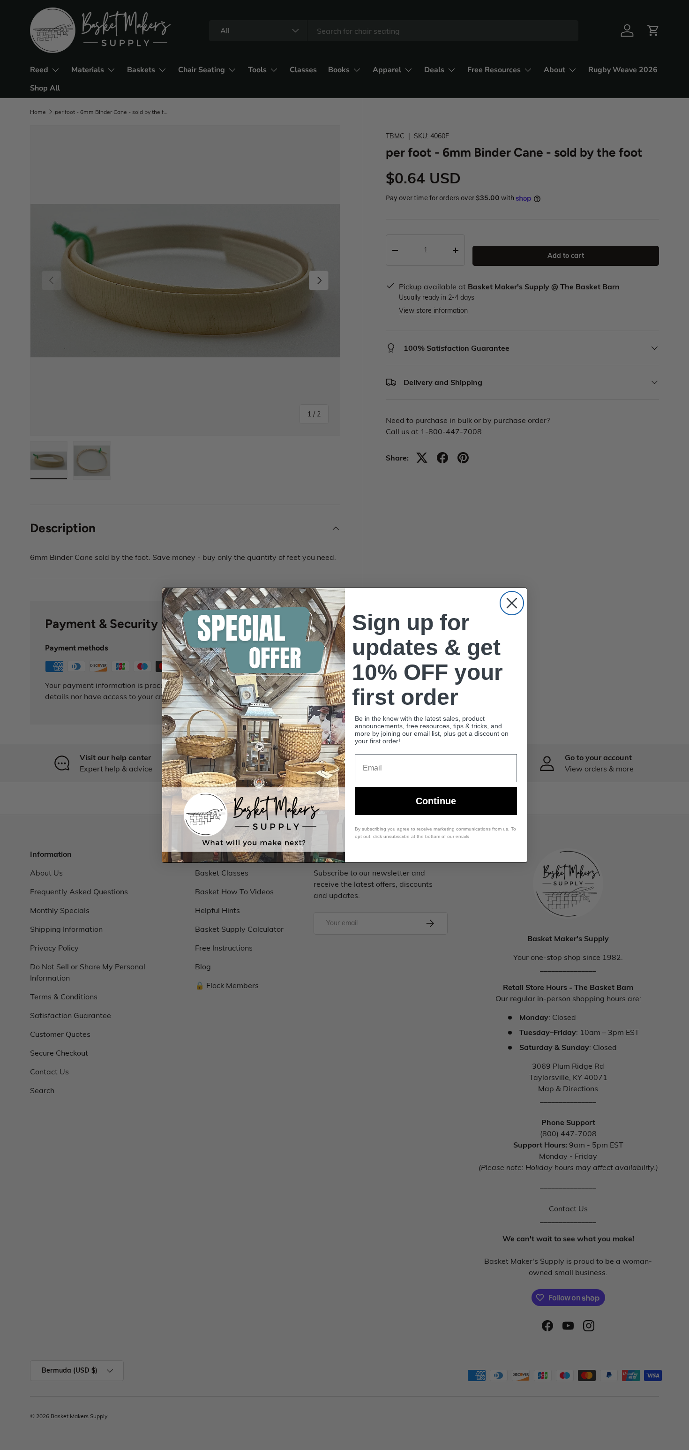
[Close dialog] (512, 603)
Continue (436, 801)
